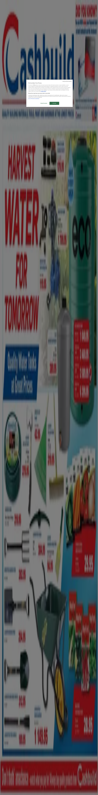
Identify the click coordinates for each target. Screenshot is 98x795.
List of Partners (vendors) (33, 98)
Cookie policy (43, 91)
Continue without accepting (67, 81)
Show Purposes (43, 103)
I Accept (54, 103)
